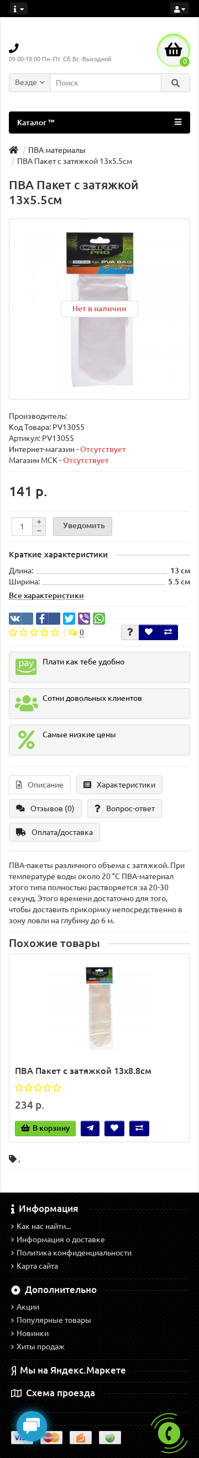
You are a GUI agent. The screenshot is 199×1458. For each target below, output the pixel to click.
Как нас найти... (44, 1226)
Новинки (33, 1333)
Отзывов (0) (52, 808)
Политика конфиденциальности (74, 1252)
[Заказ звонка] (169, 1433)
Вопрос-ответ (130, 808)
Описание (46, 784)
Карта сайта (37, 1266)
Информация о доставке (61, 1239)
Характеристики (126, 784)
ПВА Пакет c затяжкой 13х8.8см (83, 1071)
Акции (28, 1306)
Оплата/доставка (62, 832)
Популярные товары (54, 1320)
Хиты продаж (41, 1346)
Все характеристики (46, 595)
